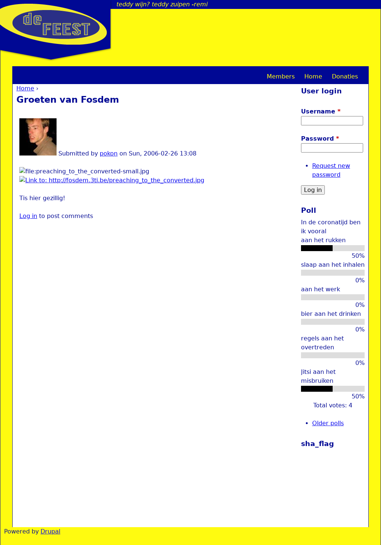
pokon (109, 153)
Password (320, 138)
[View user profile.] (38, 153)
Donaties (345, 76)
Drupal (50, 531)
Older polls (328, 423)
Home (25, 88)
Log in (28, 215)
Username (320, 111)
